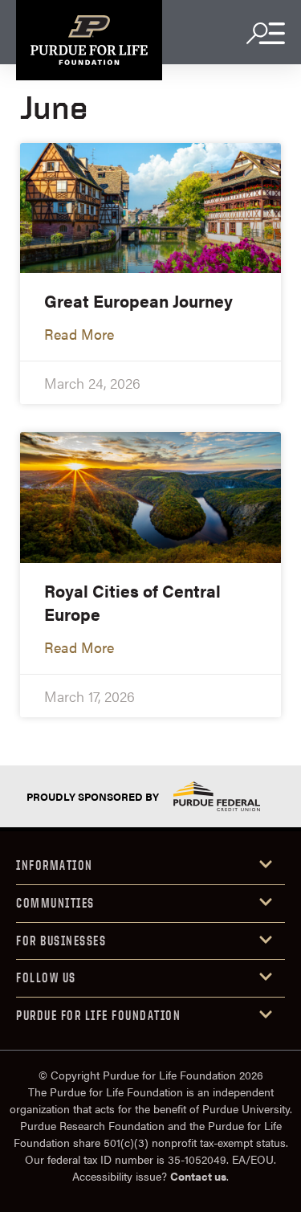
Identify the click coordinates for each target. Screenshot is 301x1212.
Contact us (198, 1176)
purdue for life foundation (98, 1015)
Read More (79, 334)
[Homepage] (89, 40)
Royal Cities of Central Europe (132, 602)
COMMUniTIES (55, 903)
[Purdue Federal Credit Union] (217, 796)
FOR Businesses (61, 940)
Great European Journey (138, 300)
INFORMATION (54, 865)
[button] (150, 866)
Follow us (46, 977)
